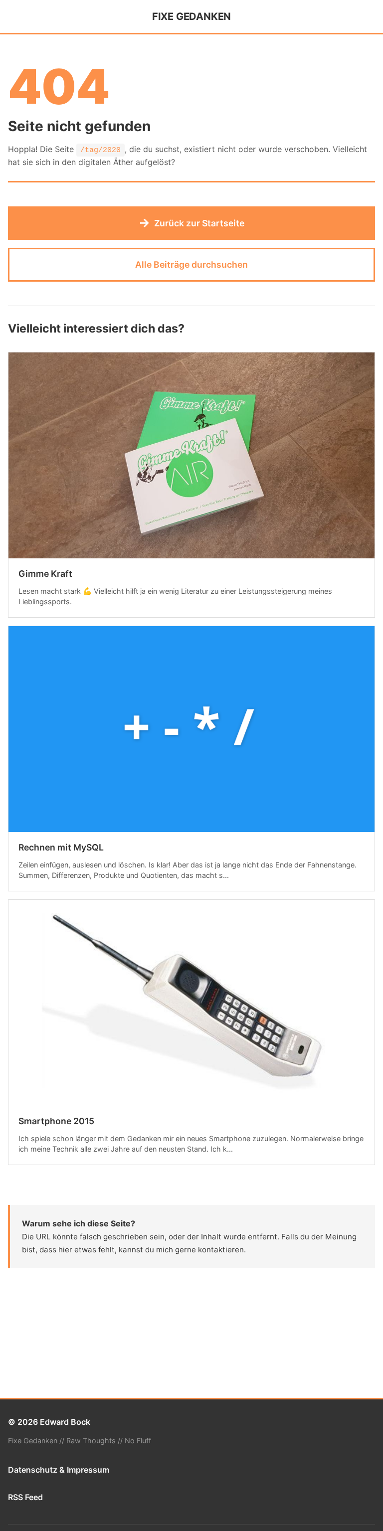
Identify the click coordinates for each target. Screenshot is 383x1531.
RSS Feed (25, 1497)
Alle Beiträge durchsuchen (191, 264)
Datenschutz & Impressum (58, 1470)
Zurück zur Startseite (191, 222)
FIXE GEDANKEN (191, 16)
